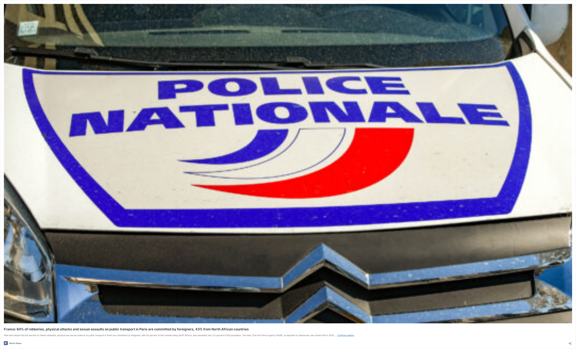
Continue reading (345, 335)
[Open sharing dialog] (570, 342)
